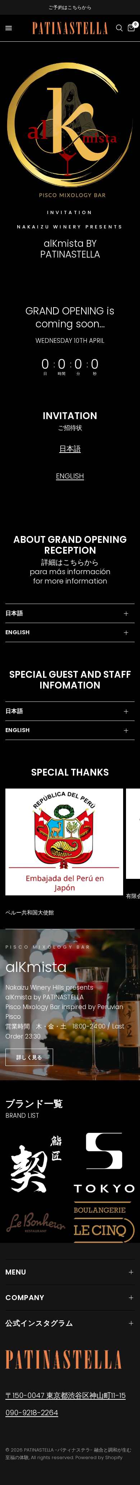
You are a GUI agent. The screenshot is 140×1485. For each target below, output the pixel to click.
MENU (15, 1272)
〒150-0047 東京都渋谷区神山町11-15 (65, 1395)
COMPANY (25, 1298)
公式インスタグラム (39, 1323)
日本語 (70, 449)
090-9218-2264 (31, 1413)
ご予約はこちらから (70, 7)
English (17, 632)
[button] (29, 1057)
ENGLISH (70, 476)
